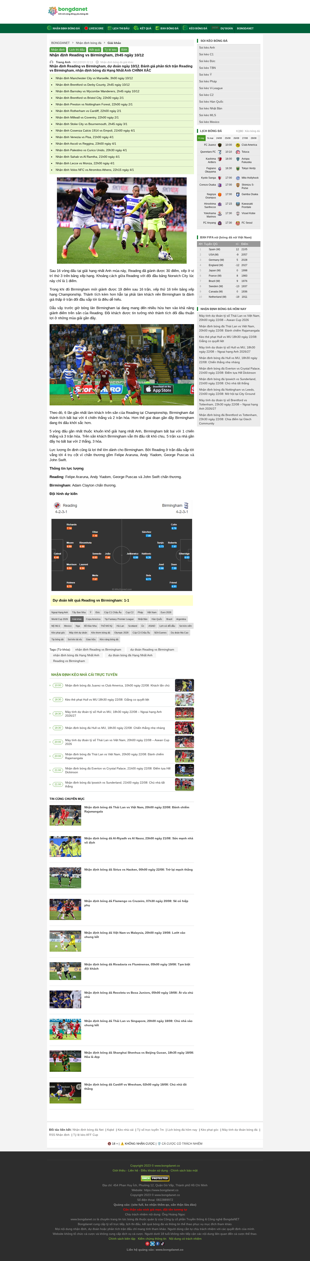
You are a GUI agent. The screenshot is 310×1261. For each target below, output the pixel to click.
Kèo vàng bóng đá (109, 639)
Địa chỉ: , (155, 1185)
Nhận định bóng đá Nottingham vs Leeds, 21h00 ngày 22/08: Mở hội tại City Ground (227, 391)
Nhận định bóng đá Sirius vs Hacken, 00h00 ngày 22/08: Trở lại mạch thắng (138, 869)
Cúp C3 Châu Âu (141, 632)
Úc (142, 626)
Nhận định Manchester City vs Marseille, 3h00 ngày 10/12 (94, 78)
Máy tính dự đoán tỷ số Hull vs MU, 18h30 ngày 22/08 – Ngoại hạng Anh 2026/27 (113, 713)
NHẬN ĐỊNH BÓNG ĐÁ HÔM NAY (223, 309)
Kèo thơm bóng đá (100, 632)
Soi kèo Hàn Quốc (211, 101)
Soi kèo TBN (207, 67)
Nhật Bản (142, 619)
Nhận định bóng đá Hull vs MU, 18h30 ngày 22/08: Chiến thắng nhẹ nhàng (115, 728)
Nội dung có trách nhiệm (185, 1238)
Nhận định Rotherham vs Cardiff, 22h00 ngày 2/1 (88, 111)
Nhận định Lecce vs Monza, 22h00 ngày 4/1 (85, 163)
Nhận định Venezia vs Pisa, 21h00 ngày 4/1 (85, 137)
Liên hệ (133, 1170)
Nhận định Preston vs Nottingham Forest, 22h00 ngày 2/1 (94, 104)
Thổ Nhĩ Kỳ (106, 626)
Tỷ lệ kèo (110, 49)
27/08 (245, 138)
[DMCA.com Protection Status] (155, 1180)
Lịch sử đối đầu (167, 626)
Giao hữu (91, 639)
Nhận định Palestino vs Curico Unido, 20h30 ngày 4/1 (91, 150)
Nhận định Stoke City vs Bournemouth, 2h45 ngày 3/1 (91, 124)
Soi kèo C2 (206, 94)
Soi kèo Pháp (208, 81)
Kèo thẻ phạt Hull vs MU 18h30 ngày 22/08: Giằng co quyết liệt (107, 699)
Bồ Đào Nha (90, 626)
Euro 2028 (166, 612)
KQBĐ (239, 131)
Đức (98, 612)
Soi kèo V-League (211, 88)
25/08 (227, 138)
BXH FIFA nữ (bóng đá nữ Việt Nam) (226, 237)
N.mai (210, 138)
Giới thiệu (119, 1170)
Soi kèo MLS (207, 115)
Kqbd (110, 1129)
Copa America (93, 619)
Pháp (140, 612)
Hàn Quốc (157, 619)
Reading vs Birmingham (69, 661)
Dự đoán (227, 28)
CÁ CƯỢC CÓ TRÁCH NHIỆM (182, 1143)
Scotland (132, 626)
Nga (78, 626)
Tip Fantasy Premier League (119, 619)
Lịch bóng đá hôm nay (182, 1129)
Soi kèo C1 (206, 54)
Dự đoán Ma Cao (179, 632)
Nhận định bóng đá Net (88, 1129)
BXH (124, 49)
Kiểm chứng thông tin (152, 1238)
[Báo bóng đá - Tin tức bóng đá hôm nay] (67, 8)
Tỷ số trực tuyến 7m (150, 1129)
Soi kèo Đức (207, 61)
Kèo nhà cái (125, 1129)
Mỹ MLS (55, 626)
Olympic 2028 (121, 632)
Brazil (169, 619)
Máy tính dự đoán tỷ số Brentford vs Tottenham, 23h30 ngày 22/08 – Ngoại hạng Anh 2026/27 (228, 404)
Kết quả (145, 28)
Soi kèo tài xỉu (75, 639)
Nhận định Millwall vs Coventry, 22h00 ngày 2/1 (87, 117)
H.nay (201, 138)
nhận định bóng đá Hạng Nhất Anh (76, 655)
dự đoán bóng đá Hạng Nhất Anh (130, 655)
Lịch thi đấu (120, 28)
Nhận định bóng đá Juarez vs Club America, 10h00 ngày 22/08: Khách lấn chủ (117, 685)
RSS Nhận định (59, 1134)
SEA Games (160, 632)
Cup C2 (129, 612)
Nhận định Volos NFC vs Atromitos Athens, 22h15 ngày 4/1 (95, 169)
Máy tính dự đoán (78, 632)
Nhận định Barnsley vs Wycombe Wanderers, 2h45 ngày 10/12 (97, 91)
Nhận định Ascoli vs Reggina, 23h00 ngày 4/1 (86, 143)
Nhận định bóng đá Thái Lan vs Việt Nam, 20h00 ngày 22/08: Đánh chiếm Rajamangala (114, 756)
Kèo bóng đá (198, 28)
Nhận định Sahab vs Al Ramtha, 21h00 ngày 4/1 (88, 156)
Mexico (67, 626)
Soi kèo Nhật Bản (210, 108)
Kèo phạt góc (58, 632)
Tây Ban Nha (79, 612)
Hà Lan (120, 626)
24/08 (219, 138)
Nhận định (58, 49)
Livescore (96, 28)
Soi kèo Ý (205, 74)
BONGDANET (245, 28)
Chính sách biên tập (122, 1238)
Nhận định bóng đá (66, 28)
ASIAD (151, 626)
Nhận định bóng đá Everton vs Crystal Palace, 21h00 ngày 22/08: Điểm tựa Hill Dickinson (117, 770)
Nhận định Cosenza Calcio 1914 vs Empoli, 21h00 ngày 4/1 (95, 130)
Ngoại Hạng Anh (59, 612)
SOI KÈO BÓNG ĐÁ (214, 40)
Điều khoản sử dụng (154, 1170)
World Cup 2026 (59, 619)
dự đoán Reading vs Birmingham (152, 649)
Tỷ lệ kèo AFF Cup (85, 1134)
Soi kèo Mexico (209, 122)
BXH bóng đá (169, 28)
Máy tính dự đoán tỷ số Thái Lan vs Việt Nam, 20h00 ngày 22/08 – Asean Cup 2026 (117, 742)
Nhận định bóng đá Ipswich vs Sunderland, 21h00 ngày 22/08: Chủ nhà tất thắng (115, 784)
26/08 (236, 138)
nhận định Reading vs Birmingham (98, 649)
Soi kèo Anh (207, 47)
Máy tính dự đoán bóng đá (239, 1129)
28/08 (253, 138)
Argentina (181, 619)
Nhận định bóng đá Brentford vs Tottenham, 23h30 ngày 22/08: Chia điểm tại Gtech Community (228, 419)
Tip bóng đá (57, 639)
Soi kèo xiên (185, 626)
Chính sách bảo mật (184, 1170)
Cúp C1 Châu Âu (112, 612)
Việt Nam (151, 612)
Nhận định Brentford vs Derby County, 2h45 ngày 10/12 (93, 84)
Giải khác (77, 619)
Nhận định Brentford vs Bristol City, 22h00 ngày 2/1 (90, 97)
